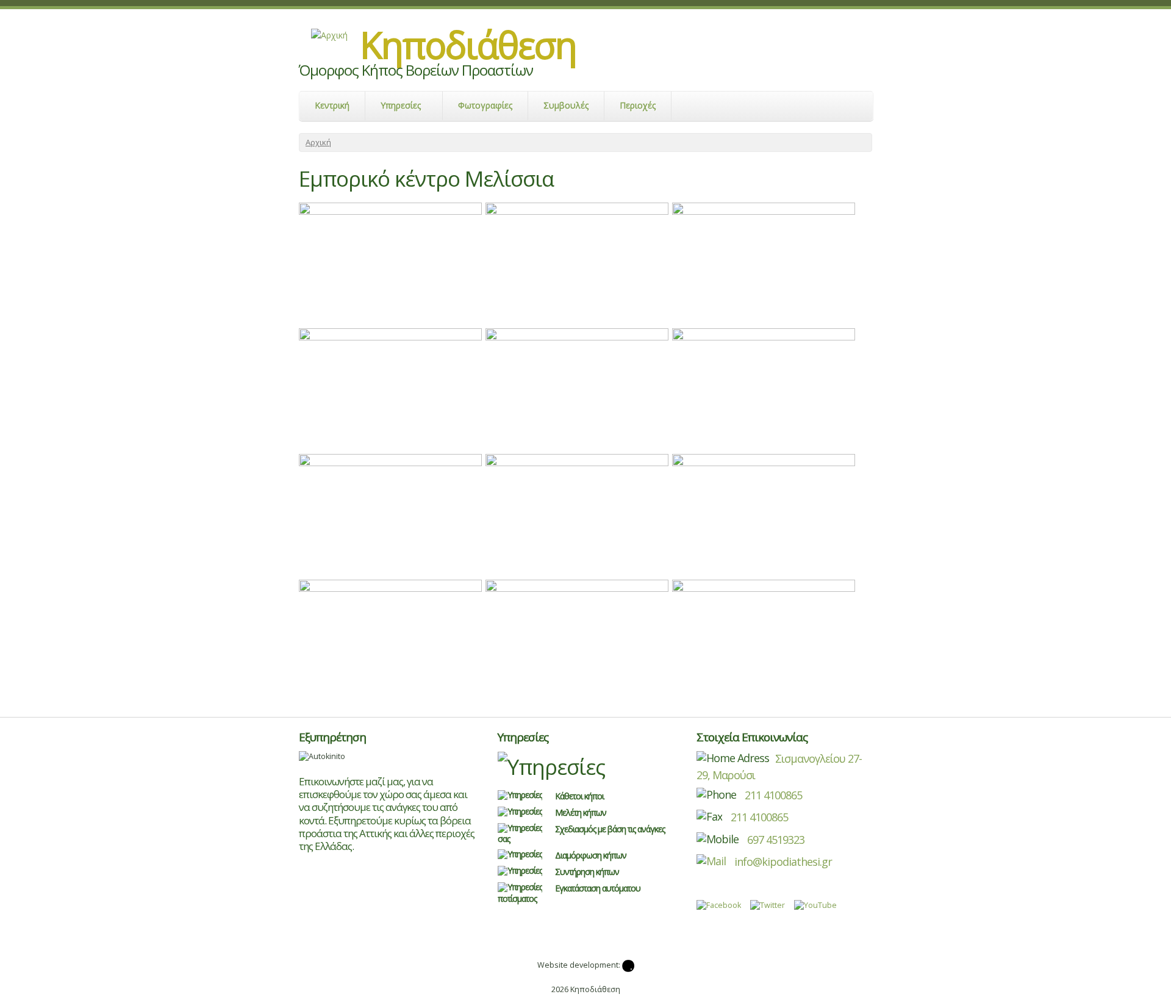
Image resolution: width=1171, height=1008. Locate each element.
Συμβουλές (566, 105)
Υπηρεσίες (401, 105)
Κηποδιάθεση (468, 45)
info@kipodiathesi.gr (782, 861)
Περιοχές (638, 105)
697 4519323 (775, 839)
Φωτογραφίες (485, 105)
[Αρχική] (329, 34)
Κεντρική (332, 105)
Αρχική (318, 142)
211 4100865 (772, 795)
